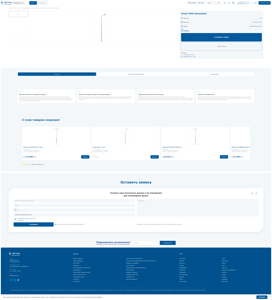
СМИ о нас (224, 267)
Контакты (181, 260)
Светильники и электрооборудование (136, 267)
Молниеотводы (77, 270)
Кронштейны (76, 281)
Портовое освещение (131, 279)
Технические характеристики (136, 74)
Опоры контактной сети (79, 274)
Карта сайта (225, 281)
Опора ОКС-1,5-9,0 (99, 147)
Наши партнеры (183, 274)
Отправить (33, 224)
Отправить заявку (221, 37)
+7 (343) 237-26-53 (14, 261)
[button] (254, 143)
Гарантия (224, 272)
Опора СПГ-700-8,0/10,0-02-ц (172, 147)
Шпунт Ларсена (130, 270)
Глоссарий (224, 279)
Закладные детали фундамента (134, 258)
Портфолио (182, 270)
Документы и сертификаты (229, 270)
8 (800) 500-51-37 (243, 2)
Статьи (223, 265)
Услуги (223, 258)
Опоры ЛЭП (76, 279)
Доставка (224, 276)
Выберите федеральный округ (23, 214)
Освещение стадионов (132, 272)
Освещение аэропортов (132, 274)
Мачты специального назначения (81, 267)
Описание (57, 74)
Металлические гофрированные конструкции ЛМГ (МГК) (140, 260)
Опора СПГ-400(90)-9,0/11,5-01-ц (242, 147)
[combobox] (15, 210)
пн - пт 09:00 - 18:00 (14, 271)
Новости (224, 263)
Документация (215, 74)
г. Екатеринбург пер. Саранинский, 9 (19, 266)
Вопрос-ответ (182, 281)
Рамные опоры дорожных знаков (81, 272)
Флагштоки (76, 265)
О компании (182, 258)
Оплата (223, 274)
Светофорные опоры (78, 276)
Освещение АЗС (130, 276)
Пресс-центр (225, 260)
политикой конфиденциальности (173, 224)
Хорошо (262, 297)
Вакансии (181, 276)
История (181, 265)
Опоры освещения (78, 260)
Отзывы (181, 279)
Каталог (202, 2)
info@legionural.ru (244, 3)
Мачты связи (76, 263)
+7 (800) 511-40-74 (189, 54)
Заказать (85, 157)
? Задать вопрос (221, 46)
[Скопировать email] (238, 3)
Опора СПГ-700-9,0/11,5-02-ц (33, 147)
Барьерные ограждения (132, 263)
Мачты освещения (77, 258)
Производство (183, 267)
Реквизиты (182, 263)
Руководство (182, 272)
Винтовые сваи (130, 265)
